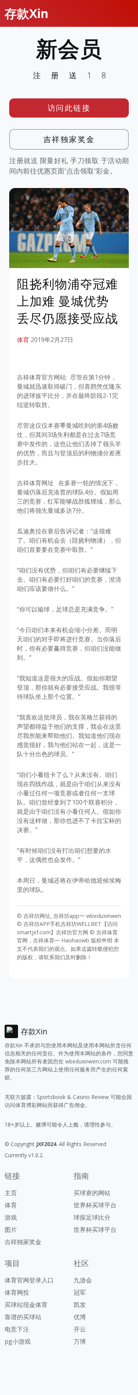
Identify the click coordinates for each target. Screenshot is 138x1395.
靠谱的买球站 (23, 1317)
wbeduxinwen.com (88, 1061)
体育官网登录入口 (29, 1280)
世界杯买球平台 (95, 1205)
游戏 (11, 1217)
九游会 (83, 1280)
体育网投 (17, 1292)
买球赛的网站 (92, 1193)
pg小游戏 (18, 1341)
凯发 (80, 1304)
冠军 (80, 1292)
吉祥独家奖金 (69, 139)
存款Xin (26, 13)
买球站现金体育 (26, 1304)
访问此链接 (69, 108)
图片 (11, 1229)
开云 (80, 1329)
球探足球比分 (92, 1217)
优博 (80, 1317)
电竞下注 (17, 1329)
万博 (80, 1341)
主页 (11, 1193)
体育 (23, 339)
